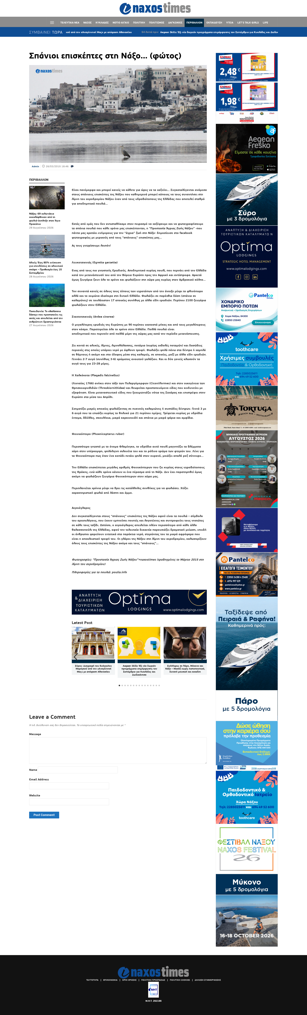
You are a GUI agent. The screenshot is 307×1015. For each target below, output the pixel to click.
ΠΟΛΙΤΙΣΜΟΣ (156, 22)
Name (33, 770)
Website (34, 795)
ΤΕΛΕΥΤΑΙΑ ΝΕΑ (69, 22)
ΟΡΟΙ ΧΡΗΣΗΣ (129, 980)
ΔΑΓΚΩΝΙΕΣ (175, 22)
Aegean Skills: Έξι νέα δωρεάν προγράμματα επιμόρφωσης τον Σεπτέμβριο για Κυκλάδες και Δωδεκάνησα (179, 32)
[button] (202, 657)
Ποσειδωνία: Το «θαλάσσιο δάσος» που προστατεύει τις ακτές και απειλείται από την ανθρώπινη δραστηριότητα (46, 316)
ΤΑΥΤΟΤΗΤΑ (92, 980)
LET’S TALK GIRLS (248, 22)
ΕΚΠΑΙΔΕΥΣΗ (214, 22)
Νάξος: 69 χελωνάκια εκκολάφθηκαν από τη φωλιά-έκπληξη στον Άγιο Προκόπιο (44, 219)
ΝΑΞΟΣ (87, 22)
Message (35, 734)
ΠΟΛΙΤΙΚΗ (139, 22)
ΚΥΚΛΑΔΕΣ (102, 22)
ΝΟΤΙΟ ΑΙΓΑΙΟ (121, 22)
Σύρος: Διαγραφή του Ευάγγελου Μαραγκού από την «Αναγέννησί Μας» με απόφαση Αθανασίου (93, 668)
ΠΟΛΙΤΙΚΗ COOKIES (180, 980)
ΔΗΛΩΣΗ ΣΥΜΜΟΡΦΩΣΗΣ (208, 980)
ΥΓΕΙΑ (229, 22)
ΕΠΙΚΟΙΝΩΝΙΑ (110, 980)
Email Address (39, 779)
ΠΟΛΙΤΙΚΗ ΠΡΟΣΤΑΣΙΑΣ (153, 980)
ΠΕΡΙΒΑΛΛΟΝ (194, 22)
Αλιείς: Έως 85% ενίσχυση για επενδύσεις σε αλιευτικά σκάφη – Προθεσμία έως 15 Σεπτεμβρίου (46, 268)
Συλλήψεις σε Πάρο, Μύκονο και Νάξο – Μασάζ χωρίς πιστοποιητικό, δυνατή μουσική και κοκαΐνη (185, 668)
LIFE (265, 22)
